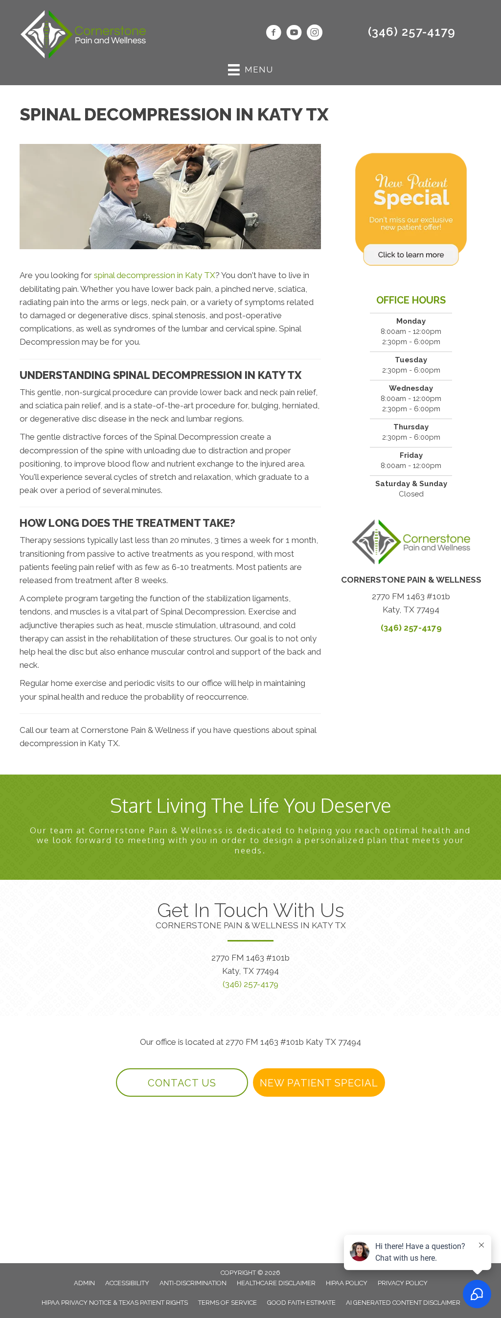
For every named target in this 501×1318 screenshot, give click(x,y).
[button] (182, 1082)
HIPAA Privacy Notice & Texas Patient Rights (115, 1302)
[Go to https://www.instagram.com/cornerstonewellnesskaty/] (314, 33)
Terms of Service (227, 1302)
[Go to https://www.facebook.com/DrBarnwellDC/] (273, 33)
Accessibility (127, 1283)
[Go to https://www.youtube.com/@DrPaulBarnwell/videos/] (294, 33)
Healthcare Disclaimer (276, 1283)
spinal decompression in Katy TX (154, 275)
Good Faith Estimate (301, 1302)
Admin (84, 1283)
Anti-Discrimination (193, 1283)
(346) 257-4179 (411, 31)
